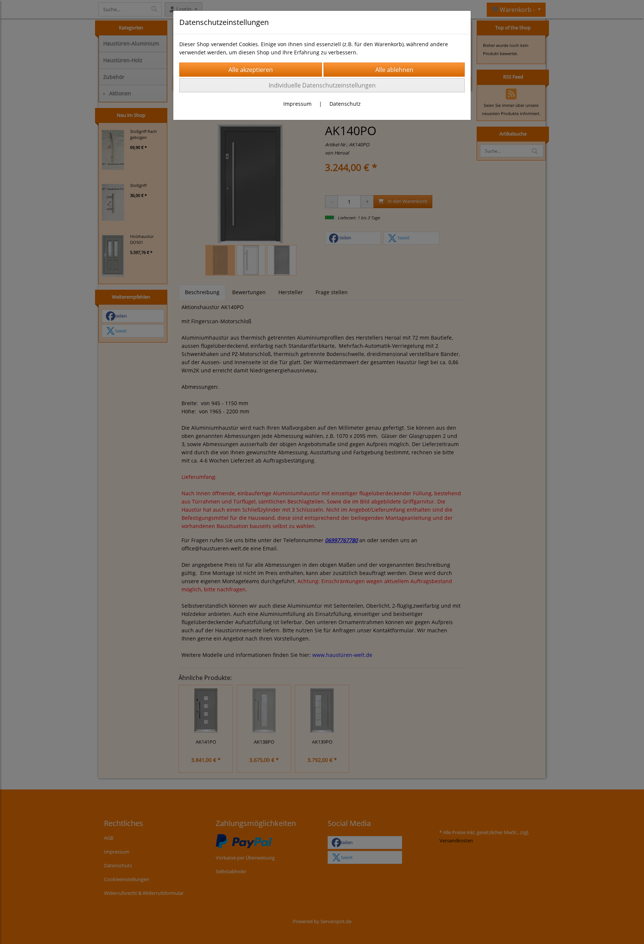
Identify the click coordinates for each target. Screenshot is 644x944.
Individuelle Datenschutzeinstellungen (322, 85)
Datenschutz (345, 103)
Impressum (297, 103)
